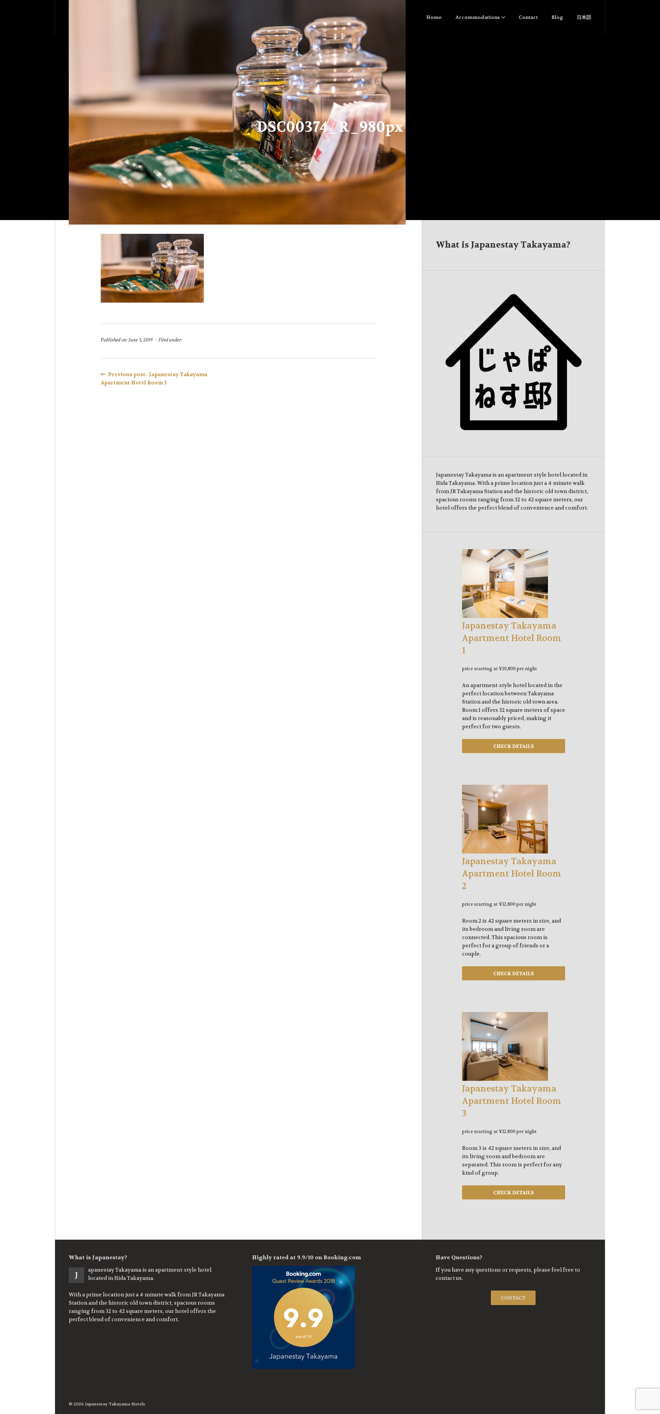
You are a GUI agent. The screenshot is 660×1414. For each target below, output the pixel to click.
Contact (528, 17)
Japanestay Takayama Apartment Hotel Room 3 (511, 1101)
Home (434, 17)
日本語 (584, 17)
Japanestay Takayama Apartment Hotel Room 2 (511, 874)
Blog (557, 17)
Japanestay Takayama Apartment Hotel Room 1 (511, 638)
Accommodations (477, 17)
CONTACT (513, 1298)
